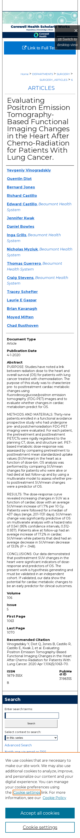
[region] (40, 795)
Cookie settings (26, 792)
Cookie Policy (54, 798)
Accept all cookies (40, 813)
